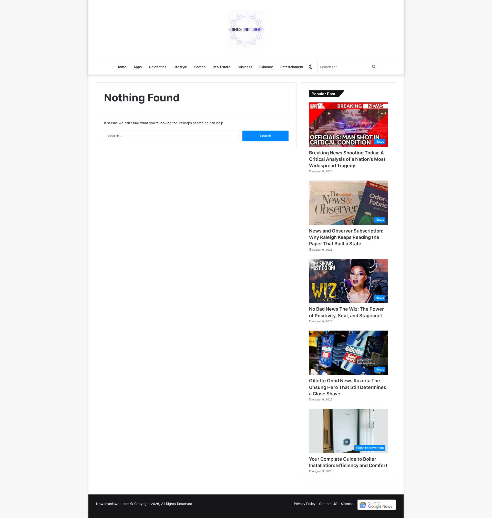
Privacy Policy (304, 504)
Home (121, 67)
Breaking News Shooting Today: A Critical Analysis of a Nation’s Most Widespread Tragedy (347, 159)
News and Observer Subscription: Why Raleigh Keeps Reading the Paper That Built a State (346, 237)
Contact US (328, 504)
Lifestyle (180, 67)
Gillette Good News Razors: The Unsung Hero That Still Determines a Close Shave (347, 387)
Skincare (266, 67)
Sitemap (347, 504)
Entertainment (291, 67)
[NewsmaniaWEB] (246, 29)
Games (200, 67)
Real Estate (221, 67)
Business (245, 67)
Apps (138, 67)
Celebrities (157, 67)
